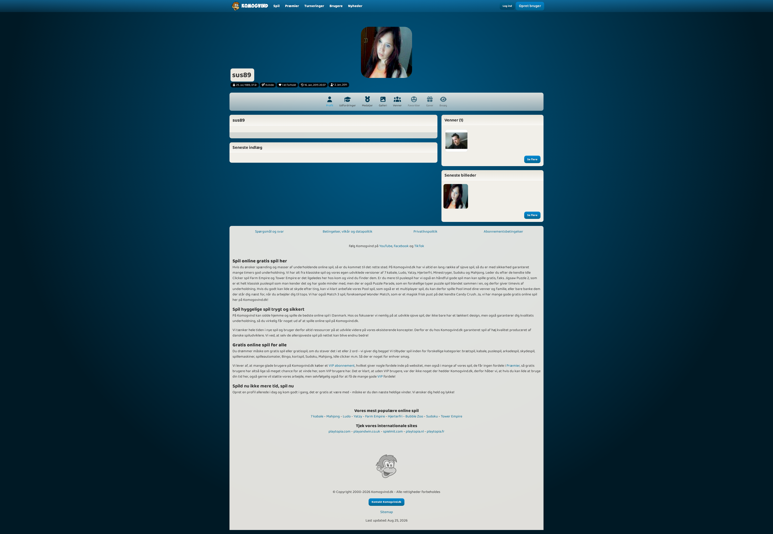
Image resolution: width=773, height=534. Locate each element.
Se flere (532, 159)
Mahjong (333, 416)
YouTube (385, 246)
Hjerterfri (395, 416)
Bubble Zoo (414, 416)
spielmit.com (393, 431)
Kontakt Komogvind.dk (386, 502)
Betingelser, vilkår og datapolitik (347, 231)
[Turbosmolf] (456, 141)
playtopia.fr (435, 431)
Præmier (513, 365)
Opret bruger (529, 6)
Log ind (507, 6)
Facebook (401, 246)
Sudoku (432, 416)
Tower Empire (451, 416)
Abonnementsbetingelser (503, 231)
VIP (380, 376)
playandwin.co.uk (366, 431)
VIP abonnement (342, 365)
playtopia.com (339, 431)
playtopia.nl (415, 431)
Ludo (347, 416)
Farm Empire (375, 416)
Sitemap (386, 512)
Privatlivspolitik (425, 231)
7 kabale (317, 416)
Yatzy (358, 416)
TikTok (419, 246)
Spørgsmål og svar (269, 231)
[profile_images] (455, 196)
